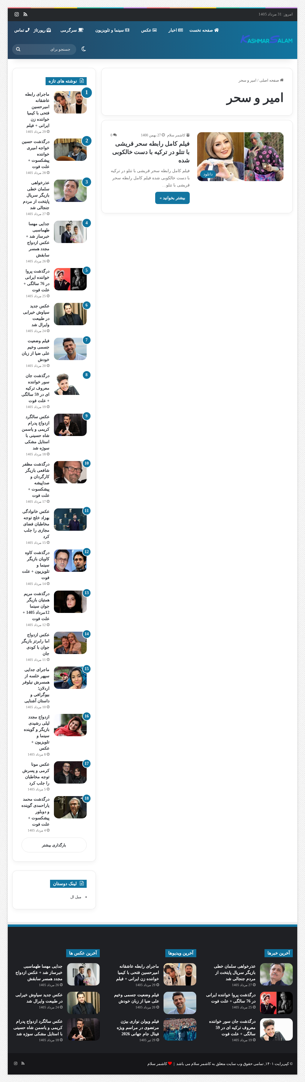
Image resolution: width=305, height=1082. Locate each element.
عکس (146, 30)
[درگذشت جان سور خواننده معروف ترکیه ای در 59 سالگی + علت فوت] (70, 384)
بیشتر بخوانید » (172, 198)
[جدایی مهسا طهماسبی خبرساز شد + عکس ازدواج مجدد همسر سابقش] (70, 232)
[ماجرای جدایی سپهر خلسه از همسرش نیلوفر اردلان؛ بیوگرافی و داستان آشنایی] (70, 678)
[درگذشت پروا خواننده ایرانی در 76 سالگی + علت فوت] (70, 279)
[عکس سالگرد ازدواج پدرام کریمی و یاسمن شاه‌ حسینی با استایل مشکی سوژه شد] (70, 425)
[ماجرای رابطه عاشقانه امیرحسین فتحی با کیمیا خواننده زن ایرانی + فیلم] (70, 102)
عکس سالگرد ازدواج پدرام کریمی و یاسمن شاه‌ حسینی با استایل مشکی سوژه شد (38, 1027)
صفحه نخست (201, 30)
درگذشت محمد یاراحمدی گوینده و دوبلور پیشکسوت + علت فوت (35, 811)
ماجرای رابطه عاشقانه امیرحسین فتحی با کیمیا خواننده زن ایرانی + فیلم (137, 972)
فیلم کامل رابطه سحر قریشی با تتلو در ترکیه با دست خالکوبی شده (151, 152)
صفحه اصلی (269, 80)
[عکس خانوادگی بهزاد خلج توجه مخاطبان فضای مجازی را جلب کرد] (70, 519)
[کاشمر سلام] (266, 40)
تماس (19, 30)
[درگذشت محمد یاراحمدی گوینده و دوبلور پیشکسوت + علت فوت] (70, 807)
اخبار (173, 30)
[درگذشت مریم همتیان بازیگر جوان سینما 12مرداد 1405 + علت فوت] (70, 602)
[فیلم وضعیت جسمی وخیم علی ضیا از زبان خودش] (70, 349)
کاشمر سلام (176, 135)
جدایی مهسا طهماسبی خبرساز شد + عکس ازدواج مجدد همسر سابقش (39, 972)
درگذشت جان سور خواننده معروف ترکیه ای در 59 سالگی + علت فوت (35, 388)
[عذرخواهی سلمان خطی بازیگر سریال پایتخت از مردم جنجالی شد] (70, 191)
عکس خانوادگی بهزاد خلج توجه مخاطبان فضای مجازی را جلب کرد (35, 524)
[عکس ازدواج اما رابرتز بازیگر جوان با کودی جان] (70, 643)
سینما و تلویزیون (110, 30)
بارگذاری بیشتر (54, 845)
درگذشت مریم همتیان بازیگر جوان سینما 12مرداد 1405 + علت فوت (36, 606)
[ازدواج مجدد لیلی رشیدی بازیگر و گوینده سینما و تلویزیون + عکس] (70, 725)
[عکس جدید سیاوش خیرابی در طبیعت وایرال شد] (70, 314)
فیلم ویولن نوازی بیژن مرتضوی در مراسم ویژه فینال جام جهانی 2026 (138, 1027)
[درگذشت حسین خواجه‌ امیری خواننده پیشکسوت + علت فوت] (70, 149)
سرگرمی (69, 30)
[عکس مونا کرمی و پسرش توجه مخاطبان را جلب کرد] (70, 772)
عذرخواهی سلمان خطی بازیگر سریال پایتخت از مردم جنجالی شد (36, 195)
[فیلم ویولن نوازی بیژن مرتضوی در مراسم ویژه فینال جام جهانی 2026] (180, 1029)
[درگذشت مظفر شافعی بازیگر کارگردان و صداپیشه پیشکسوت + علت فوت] (70, 472)
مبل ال (75, 897)
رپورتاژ (40, 30)
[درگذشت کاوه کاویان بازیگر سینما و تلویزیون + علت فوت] (70, 560)
